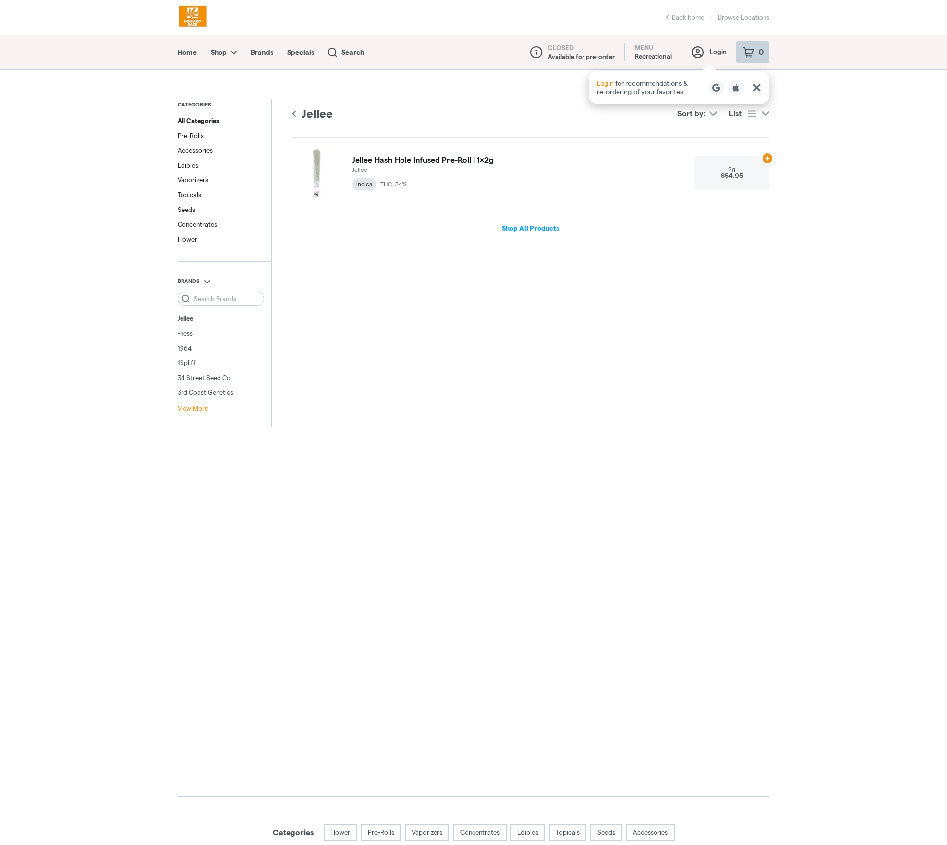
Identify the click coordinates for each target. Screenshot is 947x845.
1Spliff (187, 362)
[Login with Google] (716, 88)
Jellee (185, 318)
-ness (185, 333)
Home (187, 52)
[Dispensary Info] (536, 52)
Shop (219, 52)
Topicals (189, 194)
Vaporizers (193, 179)
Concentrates (197, 224)
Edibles (188, 165)
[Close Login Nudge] (757, 88)
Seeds (186, 209)
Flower (187, 239)
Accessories (195, 150)
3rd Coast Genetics (205, 392)
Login (718, 51)
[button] (679, 87)
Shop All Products (530, 228)
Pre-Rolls (191, 135)
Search (352, 52)
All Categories (198, 120)
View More (193, 408)
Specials (300, 52)
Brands (262, 52)
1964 (185, 348)
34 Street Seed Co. (205, 377)
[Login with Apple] (736, 88)
